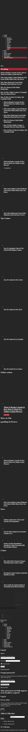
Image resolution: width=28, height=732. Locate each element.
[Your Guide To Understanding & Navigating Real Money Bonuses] (15, 580)
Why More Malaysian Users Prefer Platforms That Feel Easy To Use (12, 83)
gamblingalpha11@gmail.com (8, 607)
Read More (6, 414)
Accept (2, 708)
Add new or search (5, 717)
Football (9, 42)
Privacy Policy (6, 614)
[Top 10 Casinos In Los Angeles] (15, 324)
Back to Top (4, 620)
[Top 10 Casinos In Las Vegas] (15, 354)
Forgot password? (5, 669)
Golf (8, 43)
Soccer (8, 46)
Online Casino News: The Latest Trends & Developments (14, 520)
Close (2, 621)
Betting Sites (7, 54)
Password (3, 661)
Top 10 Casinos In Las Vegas (13, 369)
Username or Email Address (7, 656)
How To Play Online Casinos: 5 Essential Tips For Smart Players (14, 93)
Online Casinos (7, 53)
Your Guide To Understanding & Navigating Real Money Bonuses (14, 585)
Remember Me (6, 663)
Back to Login (4, 687)
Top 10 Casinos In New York (13, 309)
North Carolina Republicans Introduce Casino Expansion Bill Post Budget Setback (14, 545)
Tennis (8, 47)
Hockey (9, 45)
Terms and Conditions (8, 617)
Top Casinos (7, 56)
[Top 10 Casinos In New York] (15, 294)
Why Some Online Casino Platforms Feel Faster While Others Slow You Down (14, 78)
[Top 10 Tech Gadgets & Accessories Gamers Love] (15, 526)
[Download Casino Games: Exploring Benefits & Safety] (15, 568)
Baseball (9, 38)
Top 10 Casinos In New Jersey (13, 280)
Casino (5, 35)
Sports (5, 36)
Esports (8, 40)
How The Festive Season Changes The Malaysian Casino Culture (14, 562)
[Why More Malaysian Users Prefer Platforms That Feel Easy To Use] (15, 202)
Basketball (9, 39)
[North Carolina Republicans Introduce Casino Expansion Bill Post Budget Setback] (15, 538)
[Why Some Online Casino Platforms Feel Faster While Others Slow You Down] (15, 178)
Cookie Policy (6, 616)
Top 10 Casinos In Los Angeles (13, 339)
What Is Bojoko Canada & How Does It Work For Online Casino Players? (13, 73)
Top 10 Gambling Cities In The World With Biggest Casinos (14, 249)
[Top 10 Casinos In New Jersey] (15, 264)
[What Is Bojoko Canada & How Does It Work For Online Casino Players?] (15, 146)
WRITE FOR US (8, 57)
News (5, 52)
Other (8, 49)
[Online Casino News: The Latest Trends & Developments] (15, 514)
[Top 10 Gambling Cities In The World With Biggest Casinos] (15, 233)
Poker (5, 50)
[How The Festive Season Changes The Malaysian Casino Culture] (15, 556)
